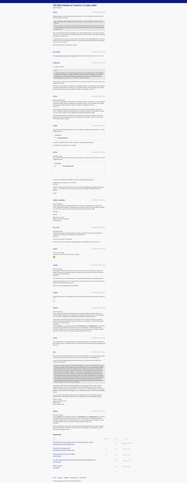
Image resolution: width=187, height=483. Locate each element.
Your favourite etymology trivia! (61, 448)
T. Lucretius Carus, (62, 138)
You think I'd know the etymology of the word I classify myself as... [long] (73, 442)
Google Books (57, 135)
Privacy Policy (82, 477)
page (62, 395)
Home (54, 477)
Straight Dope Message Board (8, 1)
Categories (59, 477)
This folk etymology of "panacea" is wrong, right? (75, 5)
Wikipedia (73, 55)
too (71, 239)
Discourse (61, 481)
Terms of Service (74, 477)
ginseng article (66, 360)
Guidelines (66, 477)
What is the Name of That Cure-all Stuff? (64, 454)
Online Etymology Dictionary (62, 55)
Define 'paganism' (57, 465)
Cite (54, 300)
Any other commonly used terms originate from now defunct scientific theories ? (74, 460)
